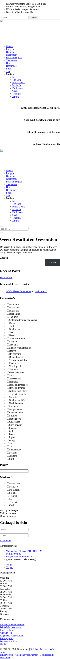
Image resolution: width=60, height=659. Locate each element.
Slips (11, 375)
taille (11, 431)
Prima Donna (18, 82)
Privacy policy (7, 638)
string (12, 440)
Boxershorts (15, 418)
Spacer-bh (14, 369)
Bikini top (14, 307)
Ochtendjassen (16, 412)
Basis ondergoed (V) (19, 384)
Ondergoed (14, 422)
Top (11, 446)
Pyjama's (13, 406)
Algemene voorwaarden (11, 635)
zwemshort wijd (17, 338)
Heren (9, 63)
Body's (12, 350)
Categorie (6, 298)
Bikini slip (14, 310)
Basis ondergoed (14, 57)
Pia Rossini (17, 88)
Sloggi (15, 96)
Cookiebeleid (46, 654)
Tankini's (13, 317)
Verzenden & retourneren (12, 624)
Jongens (13, 455)
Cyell (15, 91)
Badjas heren (15, 409)
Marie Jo (16, 85)
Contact (4, 644)
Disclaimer (5, 657)
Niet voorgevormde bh (20, 347)
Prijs (3, 465)
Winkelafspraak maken (11, 627)
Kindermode (15, 449)
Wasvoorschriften (8, 641)
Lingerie (10, 49)
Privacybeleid (6, 654)
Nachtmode (11, 54)
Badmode (11, 52)
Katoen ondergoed (18, 391)
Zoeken (4, 257)
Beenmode (11, 66)
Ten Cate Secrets (17, 394)
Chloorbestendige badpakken (23, 320)
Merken (5, 477)
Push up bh (14, 363)
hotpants (13, 428)
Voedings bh (15, 366)
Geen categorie (16, 372)
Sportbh (13, 415)
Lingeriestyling (7, 630)
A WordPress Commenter (18, 291)
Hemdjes (13, 381)
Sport (8, 68)
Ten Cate (16, 79)
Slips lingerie (15, 425)
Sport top (13, 397)
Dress (12, 323)
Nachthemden (16, 403)
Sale (8, 71)
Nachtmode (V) (16, 400)
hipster (12, 437)
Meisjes (13, 452)
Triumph (16, 93)
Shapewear (11, 60)
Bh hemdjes (15, 354)
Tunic (12, 326)
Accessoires (15, 378)
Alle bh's (13, 344)
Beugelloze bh (16, 357)
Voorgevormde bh (18, 360)
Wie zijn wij (6, 633)
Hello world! (6, 277)
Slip (11, 443)
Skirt (11, 459)
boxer (12, 434)
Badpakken (14, 313)
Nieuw (9, 46)
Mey (14, 77)
